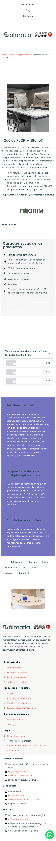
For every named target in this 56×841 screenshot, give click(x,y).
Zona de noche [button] (29, 567)
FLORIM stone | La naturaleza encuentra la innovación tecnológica (31, 363)
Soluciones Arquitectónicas (20, 55)
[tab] (28, 363)
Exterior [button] (9, 573)
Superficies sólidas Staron (25, 613)
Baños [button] (45, 562)
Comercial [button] (23, 573)
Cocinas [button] (32, 562)
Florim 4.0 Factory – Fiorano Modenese (31, 372)
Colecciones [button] (16, 562)
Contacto (28, 16)
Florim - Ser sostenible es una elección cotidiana (31, 380)
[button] (28, 43)
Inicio (5, 55)
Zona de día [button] (11, 567)
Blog (28, 10)
